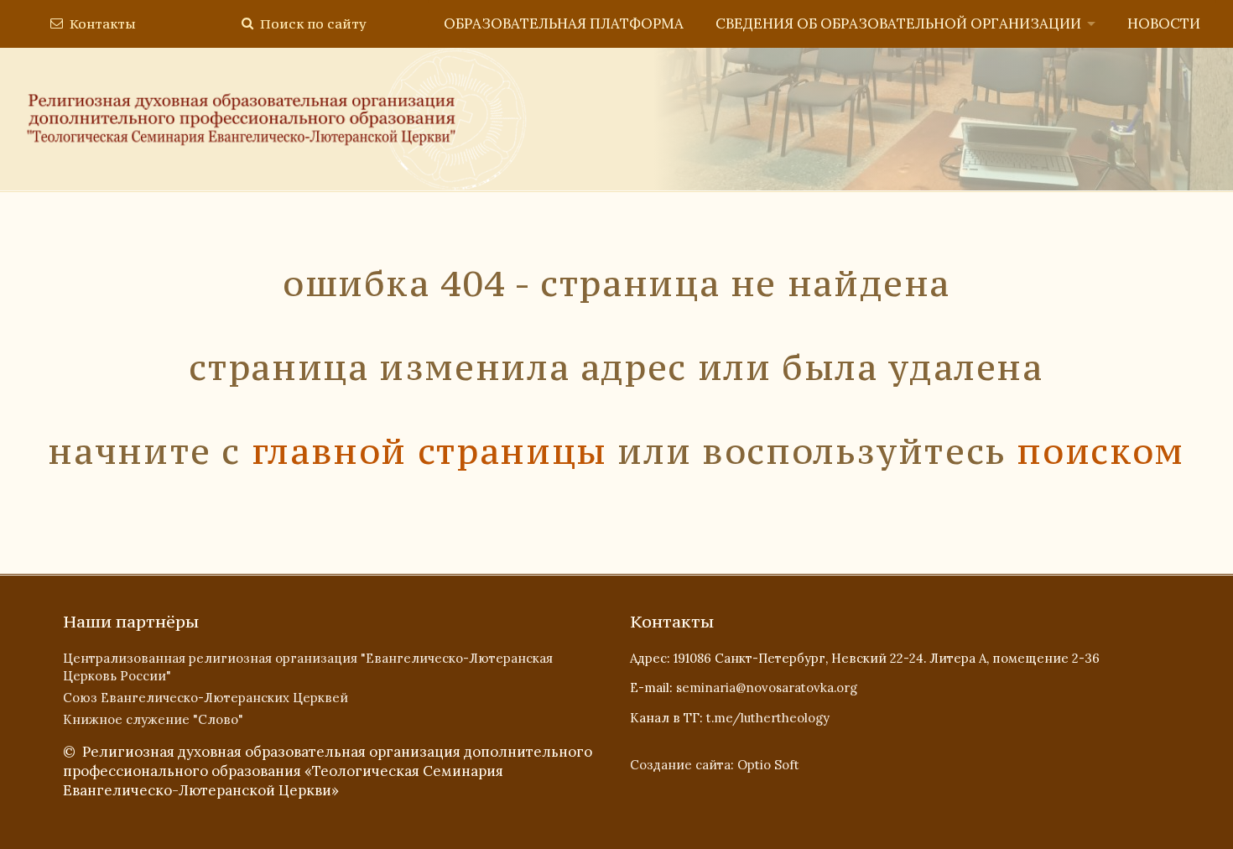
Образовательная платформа (564, 23)
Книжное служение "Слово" (153, 719)
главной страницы (429, 451)
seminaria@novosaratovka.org (766, 687)
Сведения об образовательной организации (898, 23)
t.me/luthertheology (768, 718)
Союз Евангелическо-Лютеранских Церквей (205, 698)
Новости (1163, 23)
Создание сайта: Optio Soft (714, 765)
